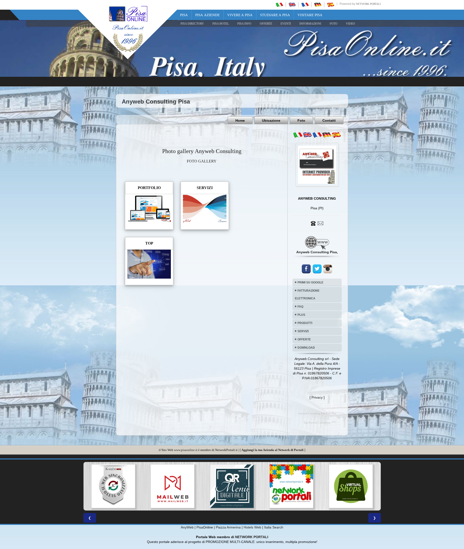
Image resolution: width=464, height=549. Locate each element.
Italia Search (273, 527)
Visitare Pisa (309, 15)
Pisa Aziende (207, 15)
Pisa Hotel (220, 23)
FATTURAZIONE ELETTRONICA (307, 294)
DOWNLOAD (306, 347)
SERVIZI (303, 331)
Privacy (317, 397)
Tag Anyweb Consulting (317, 422)
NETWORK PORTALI (251, 537)
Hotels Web (252, 527)
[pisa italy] (292, 4)
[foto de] (327, 135)
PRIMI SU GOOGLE (310, 282)
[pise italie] (305, 4)
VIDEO (350, 23)
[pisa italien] (318, 4)
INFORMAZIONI (310, 23)
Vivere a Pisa (240, 15)
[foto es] (336, 135)
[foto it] (298, 135)
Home (240, 120)
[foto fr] (317, 135)
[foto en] (307, 135)
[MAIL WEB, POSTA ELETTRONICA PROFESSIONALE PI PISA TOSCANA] (113, 486)
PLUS (301, 315)
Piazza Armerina (228, 527)
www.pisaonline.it (185, 450)
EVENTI (286, 23)
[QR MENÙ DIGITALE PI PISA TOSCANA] (172, 486)
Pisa (184, 15)
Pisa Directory (192, 23)
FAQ (300, 306)
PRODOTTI (304, 323)
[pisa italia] (279, 4)
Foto (301, 120)
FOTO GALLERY (202, 161)
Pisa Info (244, 23)
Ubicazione (271, 120)
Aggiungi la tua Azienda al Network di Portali (272, 450)
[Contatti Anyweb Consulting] (317, 223)
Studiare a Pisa (275, 15)
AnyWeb (187, 527)
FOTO (333, 23)
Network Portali (368, 3)
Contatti (329, 120)
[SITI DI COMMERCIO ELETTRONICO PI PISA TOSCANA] (291, 486)
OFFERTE (266, 23)
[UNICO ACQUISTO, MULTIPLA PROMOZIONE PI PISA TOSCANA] (232, 486)
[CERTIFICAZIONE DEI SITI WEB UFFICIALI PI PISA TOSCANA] (351, 486)
